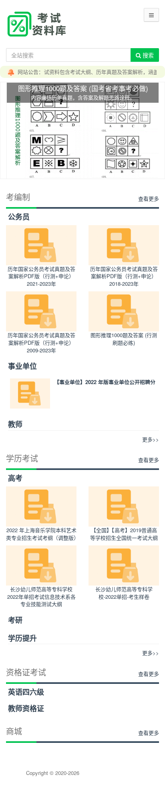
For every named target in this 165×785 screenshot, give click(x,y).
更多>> (150, 439)
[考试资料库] (36, 23)
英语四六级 (26, 692)
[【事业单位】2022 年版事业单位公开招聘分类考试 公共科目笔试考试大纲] (30, 393)
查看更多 (148, 198)
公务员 (19, 217)
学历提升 (22, 638)
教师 (15, 424)
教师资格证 (26, 708)
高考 (15, 478)
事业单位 (22, 366)
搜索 (147, 55)
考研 (15, 620)
